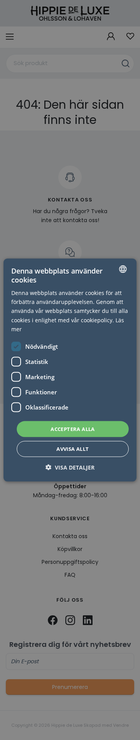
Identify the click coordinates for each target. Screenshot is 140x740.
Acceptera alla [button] (73, 428)
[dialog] (70, 370)
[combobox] (123, 269)
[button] (70, 467)
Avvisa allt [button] (72, 448)
